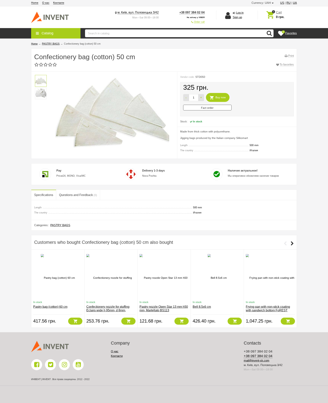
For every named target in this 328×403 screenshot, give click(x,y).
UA (295, 2)
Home (34, 2)
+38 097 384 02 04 (192, 12)
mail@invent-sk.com (256, 360)
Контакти (58, 2)
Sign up (237, 17)
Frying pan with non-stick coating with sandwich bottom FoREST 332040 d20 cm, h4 (268, 310)
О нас (45, 2)
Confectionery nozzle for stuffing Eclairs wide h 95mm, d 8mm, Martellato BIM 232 (107, 310)
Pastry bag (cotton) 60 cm (50, 306)
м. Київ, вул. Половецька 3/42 (138, 12)
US (282, 2)
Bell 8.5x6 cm (202, 306)
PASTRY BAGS (60, 225)
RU (288, 2)
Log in (240, 12)
